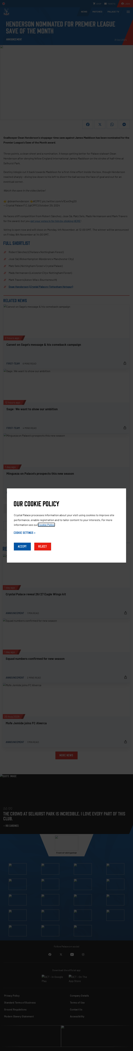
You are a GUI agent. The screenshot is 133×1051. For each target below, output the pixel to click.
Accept (22, 546)
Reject (42, 546)
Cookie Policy (46, 524)
